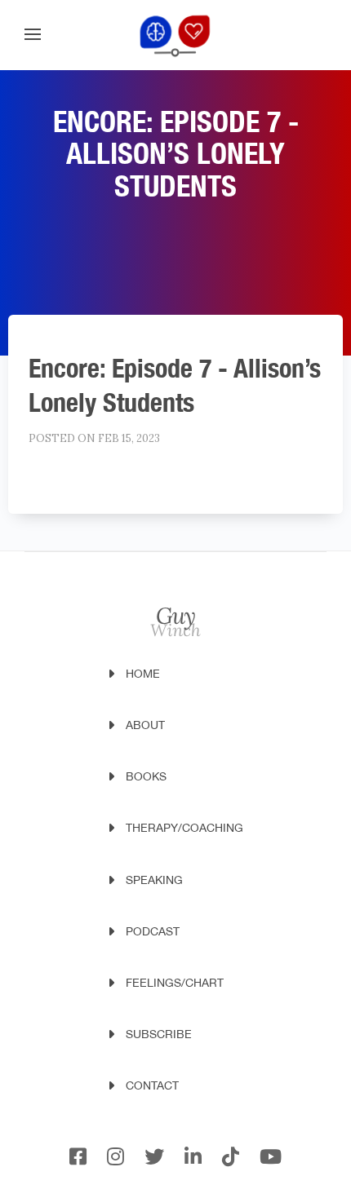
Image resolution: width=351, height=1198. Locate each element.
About (145, 725)
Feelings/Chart (175, 982)
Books (146, 776)
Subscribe (159, 1034)
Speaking (154, 879)
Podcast (153, 931)
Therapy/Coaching (184, 827)
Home (143, 673)
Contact (152, 1085)
